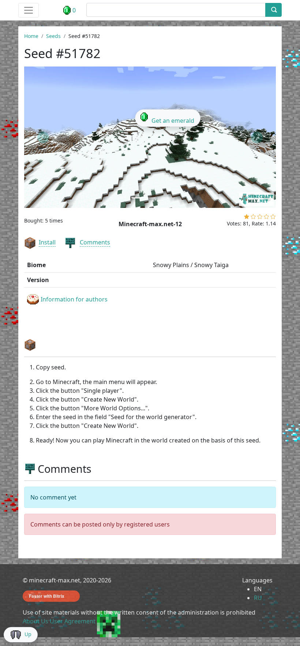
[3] (260, 218)
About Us (35, 621)
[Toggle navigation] (28, 10)
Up (28, 634)
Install (47, 242)
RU (258, 598)
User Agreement (72, 621)
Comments (95, 242)
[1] (247, 218)
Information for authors (74, 299)
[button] (43, 137)
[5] (273, 218)
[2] (253, 218)
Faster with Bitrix (46, 596)
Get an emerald (172, 121)
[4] (266, 218)
